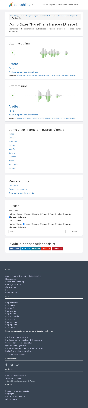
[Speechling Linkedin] (19, 365)
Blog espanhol (11, 302)
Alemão (12, 149)
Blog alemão (10, 311)
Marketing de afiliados (15, 396)
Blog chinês (10, 327)
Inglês (11, 134)
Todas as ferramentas (15, 354)
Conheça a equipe (13, 284)
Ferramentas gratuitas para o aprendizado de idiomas (60, 4)
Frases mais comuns (18, 189)
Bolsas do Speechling (14, 281)
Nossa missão (11, 279)
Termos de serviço (13, 378)
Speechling (14, 16)
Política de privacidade (15, 375)
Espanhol (13, 141)
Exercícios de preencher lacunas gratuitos (24, 348)
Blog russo (10, 319)
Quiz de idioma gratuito (15, 345)
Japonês (12, 157)
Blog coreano (11, 322)
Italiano (12, 153)
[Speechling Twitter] (13, 365)
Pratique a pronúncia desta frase (23, 72)
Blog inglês (10, 308)
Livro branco (10, 287)
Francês (12, 138)
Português (13, 164)
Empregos (9, 393)
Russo (11, 160)
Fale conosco (11, 399)
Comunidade (11, 293)
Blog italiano (10, 313)
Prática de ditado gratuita (16, 337)
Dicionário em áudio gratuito (68, 16)
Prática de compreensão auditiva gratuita (23, 340)
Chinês (12, 145)
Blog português (12, 316)
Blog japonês (11, 324)
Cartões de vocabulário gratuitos (19, 343)
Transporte (13, 185)
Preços (8, 290)
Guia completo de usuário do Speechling (23, 276)
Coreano (12, 168)
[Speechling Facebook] (7, 365)
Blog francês (10, 305)
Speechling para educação (17, 391)
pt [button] (33, 5)
